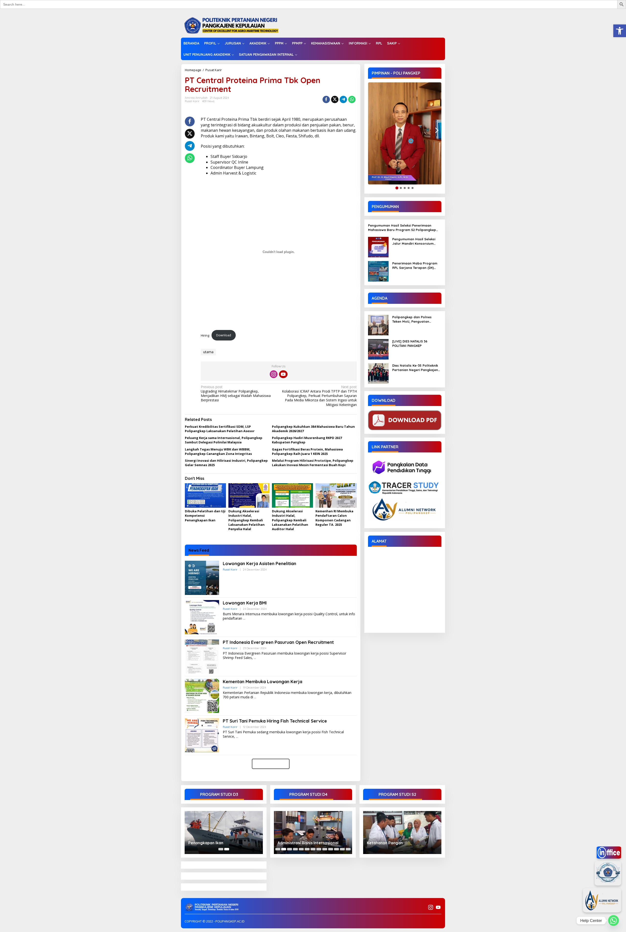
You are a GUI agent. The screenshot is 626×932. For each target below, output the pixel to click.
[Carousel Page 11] (336, 849)
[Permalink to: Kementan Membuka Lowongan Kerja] (202, 695)
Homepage (193, 70)
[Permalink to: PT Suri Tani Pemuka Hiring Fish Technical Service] (202, 735)
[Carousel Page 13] (348, 849)
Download (223, 335)
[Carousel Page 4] (295, 849)
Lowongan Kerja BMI (245, 603)
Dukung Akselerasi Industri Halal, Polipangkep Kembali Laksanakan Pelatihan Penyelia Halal (246, 520)
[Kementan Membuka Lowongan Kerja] (255, 697)
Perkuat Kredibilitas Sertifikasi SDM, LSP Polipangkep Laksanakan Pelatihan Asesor (220, 428)
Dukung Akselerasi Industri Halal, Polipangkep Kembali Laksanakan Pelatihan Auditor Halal (290, 520)
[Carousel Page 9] (324, 849)
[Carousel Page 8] (318, 849)
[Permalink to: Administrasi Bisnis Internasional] (313, 832)
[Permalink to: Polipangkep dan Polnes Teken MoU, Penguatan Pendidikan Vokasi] (378, 324)
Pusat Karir (213, 70)
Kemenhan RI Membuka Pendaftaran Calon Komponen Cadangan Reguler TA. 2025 (334, 518)
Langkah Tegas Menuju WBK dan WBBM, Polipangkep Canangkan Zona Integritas (218, 451)
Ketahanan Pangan (385, 842)
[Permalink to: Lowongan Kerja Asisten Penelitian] (202, 577)
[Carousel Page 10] (330, 849)
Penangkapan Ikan (205, 842)
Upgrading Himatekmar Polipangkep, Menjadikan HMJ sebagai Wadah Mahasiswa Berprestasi (236, 394)
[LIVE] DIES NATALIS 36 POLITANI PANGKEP (409, 343)
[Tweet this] (334, 99)
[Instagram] (274, 374)
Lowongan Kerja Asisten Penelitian (259, 563)
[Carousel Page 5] (301, 849)
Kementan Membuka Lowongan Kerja (262, 681)
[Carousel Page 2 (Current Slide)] (226, 849)
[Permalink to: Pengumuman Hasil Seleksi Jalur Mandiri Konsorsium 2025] (378, 246)
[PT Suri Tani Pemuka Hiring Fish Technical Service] (237, 737)
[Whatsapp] (352, 99)
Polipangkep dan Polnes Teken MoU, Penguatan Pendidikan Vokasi (412, 319)
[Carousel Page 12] (342, 849)
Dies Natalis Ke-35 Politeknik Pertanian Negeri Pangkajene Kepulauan (416, 367)
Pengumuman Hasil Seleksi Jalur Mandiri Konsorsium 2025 (413, 241)
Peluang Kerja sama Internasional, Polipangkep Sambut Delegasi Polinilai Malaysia (223, 440)
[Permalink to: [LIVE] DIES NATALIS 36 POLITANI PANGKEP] (378, 349)
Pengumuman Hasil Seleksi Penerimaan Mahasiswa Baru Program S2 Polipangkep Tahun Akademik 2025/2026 (402, 227)
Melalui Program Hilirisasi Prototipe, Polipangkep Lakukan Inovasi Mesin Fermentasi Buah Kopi (312, 462)
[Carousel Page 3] (289, 849)
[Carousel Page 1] (220, 849)
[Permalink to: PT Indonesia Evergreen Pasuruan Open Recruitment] (202, 656)
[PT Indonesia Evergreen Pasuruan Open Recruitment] (255, 658)
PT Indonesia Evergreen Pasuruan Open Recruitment (278, 642)
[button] (619, 30)
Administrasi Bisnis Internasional (308, 842)
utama (208, 352)
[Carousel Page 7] (313, 849)
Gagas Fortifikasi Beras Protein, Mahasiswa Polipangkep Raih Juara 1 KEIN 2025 (307, 451)
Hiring (205, 335)
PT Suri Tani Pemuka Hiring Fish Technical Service (275, 721)
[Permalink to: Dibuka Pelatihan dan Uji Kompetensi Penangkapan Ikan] (205, 495)
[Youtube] (283, 374)
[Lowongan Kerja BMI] (244, 618)
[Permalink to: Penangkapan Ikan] (224, 832)
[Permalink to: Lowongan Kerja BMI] (202, 616)
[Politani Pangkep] (236, 25)
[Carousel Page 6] (307, 849)
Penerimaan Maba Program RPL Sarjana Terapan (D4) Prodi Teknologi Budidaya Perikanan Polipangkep (414, 265)
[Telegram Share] (343, 99)
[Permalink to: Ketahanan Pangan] (402, 832)
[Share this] (326, 99)
